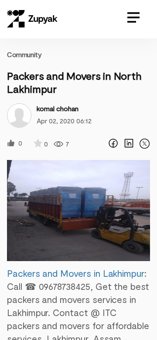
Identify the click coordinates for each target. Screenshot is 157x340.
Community (24, 54)
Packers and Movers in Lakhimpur (75, 273)
